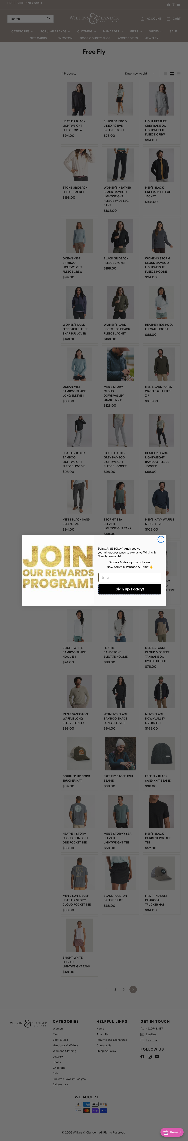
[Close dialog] (161, 539)
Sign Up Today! (129, 589)
